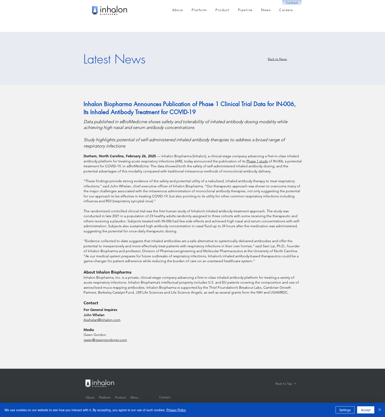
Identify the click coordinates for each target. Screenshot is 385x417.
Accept (366, 410)
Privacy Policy (176, 410)
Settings (345, 410)
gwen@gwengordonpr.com (105, 340)
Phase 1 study (257, 161)
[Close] (379, 409)
